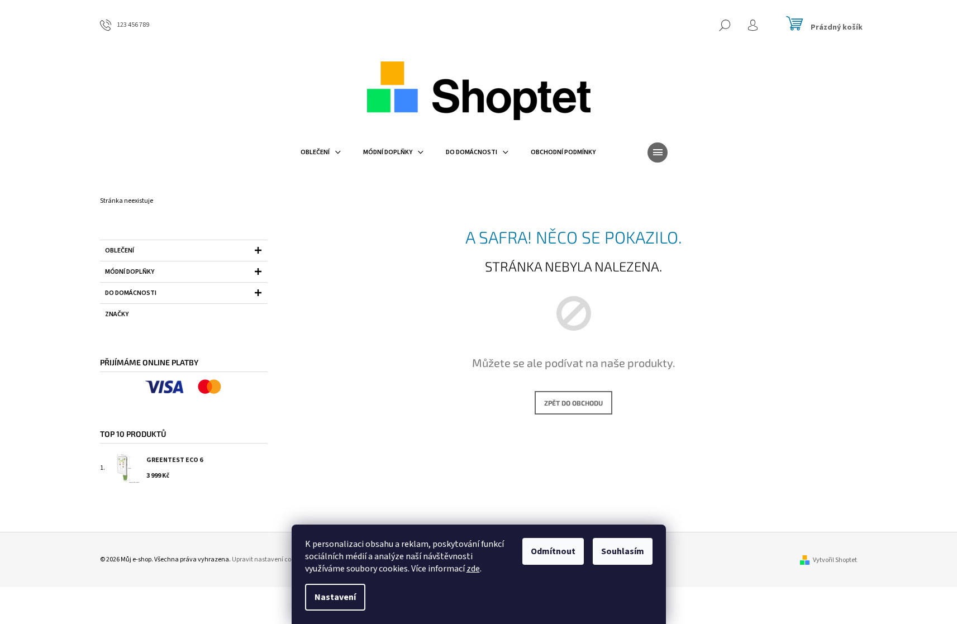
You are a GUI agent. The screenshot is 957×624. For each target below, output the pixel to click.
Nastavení (335, 597)
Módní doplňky (129, 272)
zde (473, 569)
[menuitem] (320, 152)
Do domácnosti (130, 293)
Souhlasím (622, 551)
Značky (116, 314)
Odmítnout (553, 551)
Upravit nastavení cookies (269, 559)
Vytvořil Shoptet (835, 560)
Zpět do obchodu (573, 403)
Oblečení (119, 250)
